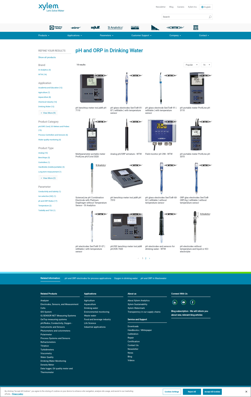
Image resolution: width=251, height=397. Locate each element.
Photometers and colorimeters (55, 330)
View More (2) (49, 178)
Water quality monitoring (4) (49, 140)
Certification (134, 341)
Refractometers (48, 342)
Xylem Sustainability (137, 304)
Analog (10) (43, 153)
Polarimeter (46, 334)
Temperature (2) (45, 206)
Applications (73, 35)
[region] (125, 392)
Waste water (90, 315)
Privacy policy (17, 394)
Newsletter (161, 7)
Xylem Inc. (192, 7)
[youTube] (184, 302)
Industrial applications (95, 327)
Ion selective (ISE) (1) (47, 196)
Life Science (90, 323)
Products (42, 35)
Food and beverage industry (97, 319)
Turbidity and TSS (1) (46, 210)
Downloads (133, 326)
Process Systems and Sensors (55, 338)
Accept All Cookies (212, 392)
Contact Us (133, 345)
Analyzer (45, 300)
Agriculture (89, 300)
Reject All (192, 392)
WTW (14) (42, 74)
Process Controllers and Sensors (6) (53, 135)
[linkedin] (175, 302)
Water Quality (47, 357)
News (130, 353)
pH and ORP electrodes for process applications (88, 278)
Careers (180, 7)
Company (174, 35)
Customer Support (140, 35)
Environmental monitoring (96, 312)
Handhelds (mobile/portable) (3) (51, 167)
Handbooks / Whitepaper (140, 330)
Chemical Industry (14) (47, 102)
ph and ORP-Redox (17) (47, 201)
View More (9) (49, 113)
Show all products (47, 57)
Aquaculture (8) (44, 97)
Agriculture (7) (44, 92)
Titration (45, 346)
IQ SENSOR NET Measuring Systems (58, 315)
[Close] (246, 391)
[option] (56, 27)
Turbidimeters (47, 349)
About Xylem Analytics (139, 300)
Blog (171, 7)
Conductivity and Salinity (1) (49, 191)
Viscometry (46, 353)
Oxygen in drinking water (126, 278)
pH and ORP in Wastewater (153, 278)
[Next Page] (149, 258)
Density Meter (47, 364)
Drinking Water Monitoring (53, 361)
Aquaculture (90, 304)
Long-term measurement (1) (49, 172)
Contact (203, 35)
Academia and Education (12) (50, 88)
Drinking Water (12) (46, 106)
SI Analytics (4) (44, 70)
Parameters (105, 35)
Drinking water (91, 308)
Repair (131, 337)
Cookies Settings (172, 392)
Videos (131, 360)
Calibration (133, 334)
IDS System (46, 312)
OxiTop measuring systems (54, 319)
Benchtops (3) (44, 157)
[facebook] (193, 302)
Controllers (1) (44, 162)
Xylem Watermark (136, 308)
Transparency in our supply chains (144, 312)
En (207, 7)
